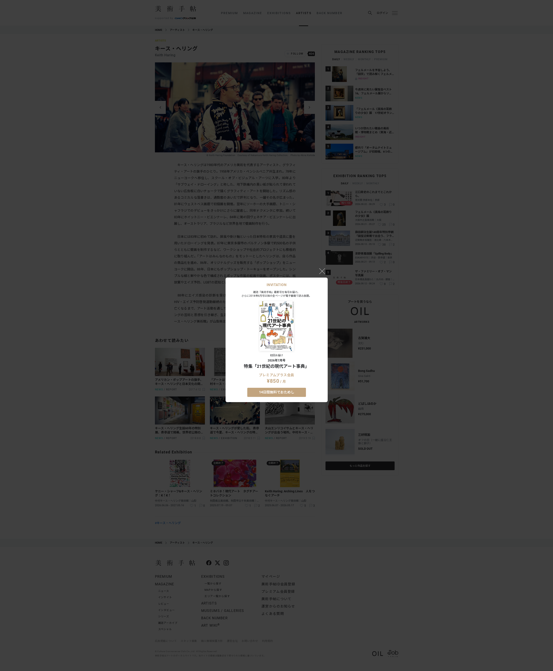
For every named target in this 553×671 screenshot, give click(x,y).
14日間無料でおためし (276, 392)
